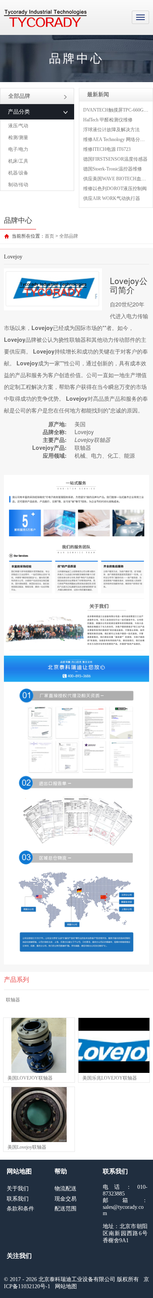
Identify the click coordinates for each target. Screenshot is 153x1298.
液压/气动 (18, 125)
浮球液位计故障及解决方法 (111, 129)
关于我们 (18, 1189)
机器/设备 (18, 173)
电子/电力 (18, 149)
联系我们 (18, 1199)
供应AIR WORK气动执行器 (111, 198)
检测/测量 (18, 137)
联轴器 (13, 1000)
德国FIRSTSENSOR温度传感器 (115, 159)
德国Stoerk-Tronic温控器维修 (112, 169)
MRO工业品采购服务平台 (45, 18)
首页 (49, 236)
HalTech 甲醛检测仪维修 (108, 120)
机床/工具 (18, 161)
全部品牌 (19, 96)
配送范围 (65, 1209)
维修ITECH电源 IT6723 (107, 149)
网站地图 (66, 1286)
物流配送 (65, 1189)
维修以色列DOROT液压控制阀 (115, 188)
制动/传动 (18, 184)
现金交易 (65, 1199)
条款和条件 (20, 1209)
